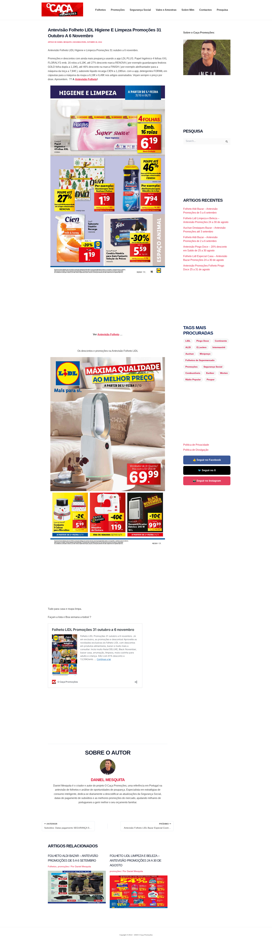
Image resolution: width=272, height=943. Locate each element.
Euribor (210, 373)
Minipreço (205, 354)
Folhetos (100, 10)
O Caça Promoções (45, 16)
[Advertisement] (107, 301)
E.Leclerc (202, 347)
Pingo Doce (202, 341)
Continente (221, 341)
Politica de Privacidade (196, 444)
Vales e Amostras (166, 10)
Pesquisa (222, 10)
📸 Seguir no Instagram (207, 480)
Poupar (210, 379)
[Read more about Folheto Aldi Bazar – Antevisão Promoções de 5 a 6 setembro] (77, 887)
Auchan (189, 354)
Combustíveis (192, 373)
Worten (224, 373)
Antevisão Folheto (86, 79)
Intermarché (218, 347)
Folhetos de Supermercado (200, 360)
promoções (63, 866)
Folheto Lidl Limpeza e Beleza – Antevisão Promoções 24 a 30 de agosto (135, 860)
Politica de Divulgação (195, 449)
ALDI (188, 347)
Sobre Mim (187, 10)
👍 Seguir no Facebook (207, 460)
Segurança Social (140, 10)
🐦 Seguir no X (207, 470)
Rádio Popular (193, 379)
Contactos (205, 10)
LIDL (187, 341)
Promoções (118, 10)
